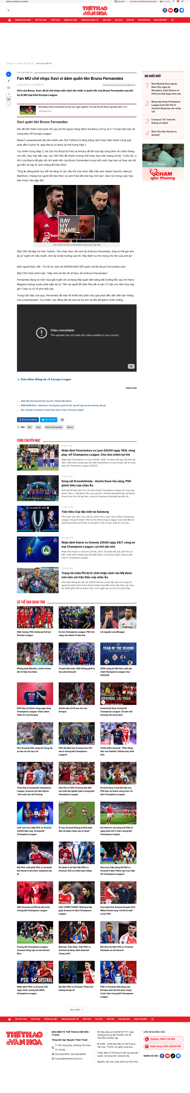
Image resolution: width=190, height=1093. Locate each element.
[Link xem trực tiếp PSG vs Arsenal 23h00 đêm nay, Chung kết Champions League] (35, 813)
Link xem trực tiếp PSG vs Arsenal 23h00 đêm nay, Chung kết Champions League (34, 831)
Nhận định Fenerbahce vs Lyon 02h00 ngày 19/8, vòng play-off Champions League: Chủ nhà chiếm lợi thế (98, 452)
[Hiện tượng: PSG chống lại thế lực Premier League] (35, 617)
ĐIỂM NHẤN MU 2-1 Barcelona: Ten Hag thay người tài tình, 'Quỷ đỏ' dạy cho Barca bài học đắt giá (63, 405)
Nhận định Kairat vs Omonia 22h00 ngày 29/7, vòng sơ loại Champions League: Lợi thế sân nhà (98, 544)
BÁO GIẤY (121, 2)
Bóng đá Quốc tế (25, 63)
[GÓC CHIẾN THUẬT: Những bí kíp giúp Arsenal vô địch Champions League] (77, 892)
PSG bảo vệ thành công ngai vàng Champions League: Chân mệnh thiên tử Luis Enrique (34, 711)
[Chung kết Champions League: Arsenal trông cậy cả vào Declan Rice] (35, 932)
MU (29, 427)
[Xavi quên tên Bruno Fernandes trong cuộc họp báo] (77, 213)
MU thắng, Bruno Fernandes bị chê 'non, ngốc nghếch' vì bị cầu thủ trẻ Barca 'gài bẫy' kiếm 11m (83, 107)
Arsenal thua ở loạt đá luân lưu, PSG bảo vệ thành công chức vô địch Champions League (116, 791)
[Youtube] (178, 2)
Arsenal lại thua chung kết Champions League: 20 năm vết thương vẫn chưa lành (116, 711)
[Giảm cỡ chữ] (9, 105)
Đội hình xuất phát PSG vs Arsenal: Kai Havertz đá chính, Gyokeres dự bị (34, 870)
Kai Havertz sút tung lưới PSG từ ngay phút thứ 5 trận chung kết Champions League (116, 831)
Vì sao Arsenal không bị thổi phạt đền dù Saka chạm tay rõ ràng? (75, 829)
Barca (70, 427)
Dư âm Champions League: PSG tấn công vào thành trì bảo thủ (77, 634)
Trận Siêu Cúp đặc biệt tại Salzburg (85, 511)
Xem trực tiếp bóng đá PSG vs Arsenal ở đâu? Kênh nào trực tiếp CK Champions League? (117, 870)
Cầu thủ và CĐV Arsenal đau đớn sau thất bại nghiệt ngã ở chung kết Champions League (76, 791)
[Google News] (119, 86)
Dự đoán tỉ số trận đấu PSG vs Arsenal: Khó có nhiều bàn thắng (75, 869)
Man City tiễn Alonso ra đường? (164, 133)
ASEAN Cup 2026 (23, 20)
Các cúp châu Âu (44, 63)
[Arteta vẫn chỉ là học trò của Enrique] (77, 693)
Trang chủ (10, 63)
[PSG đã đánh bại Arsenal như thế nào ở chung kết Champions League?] (77, 733)
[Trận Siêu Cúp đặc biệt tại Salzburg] (38, 519)
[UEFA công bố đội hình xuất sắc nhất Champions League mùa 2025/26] (118, 654)
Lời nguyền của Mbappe (112, 632)
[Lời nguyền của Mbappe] (118, 617)
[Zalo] (181, 10)
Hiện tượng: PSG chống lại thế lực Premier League (34, 634)
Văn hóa (107, 20)
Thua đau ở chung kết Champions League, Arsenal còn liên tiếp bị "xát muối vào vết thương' (34, 791)
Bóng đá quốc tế (89, 20)
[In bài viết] (8, 87)
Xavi (38, 427)
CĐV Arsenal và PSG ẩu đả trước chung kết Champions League (33, 909)
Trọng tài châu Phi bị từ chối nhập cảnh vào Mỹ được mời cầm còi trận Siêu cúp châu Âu (96, 575)
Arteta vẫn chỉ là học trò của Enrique (73, 710)
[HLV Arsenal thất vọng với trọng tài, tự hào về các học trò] (35, 733)
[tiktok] (176, 10)
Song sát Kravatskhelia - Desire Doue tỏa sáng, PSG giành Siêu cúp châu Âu (96, 483)
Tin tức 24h (41, 20)
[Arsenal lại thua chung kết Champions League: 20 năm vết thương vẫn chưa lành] (118, 693)
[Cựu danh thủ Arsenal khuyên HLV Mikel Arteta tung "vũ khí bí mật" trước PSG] (118, 892)
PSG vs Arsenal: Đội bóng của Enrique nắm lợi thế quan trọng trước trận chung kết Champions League (116, 991)
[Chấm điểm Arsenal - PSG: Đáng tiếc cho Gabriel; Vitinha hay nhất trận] (118, 733)
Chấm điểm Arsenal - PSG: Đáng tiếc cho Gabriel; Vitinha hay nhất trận (117, 751)
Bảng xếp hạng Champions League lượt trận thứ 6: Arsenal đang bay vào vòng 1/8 (166, 106)
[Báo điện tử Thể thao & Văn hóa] (95, 10)
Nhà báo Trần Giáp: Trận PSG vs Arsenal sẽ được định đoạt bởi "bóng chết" (75, 950)
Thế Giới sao (144, 20)
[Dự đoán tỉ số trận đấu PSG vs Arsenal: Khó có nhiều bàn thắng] (77, 853)
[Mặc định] (8, 99)
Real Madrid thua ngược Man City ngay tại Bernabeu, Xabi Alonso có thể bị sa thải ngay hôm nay (166, 88)
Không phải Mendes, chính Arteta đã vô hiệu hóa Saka (34, 670)
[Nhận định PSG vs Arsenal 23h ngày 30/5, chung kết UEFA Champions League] (35, 972)
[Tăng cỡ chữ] (9, 94)
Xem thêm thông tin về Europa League (45, 379)
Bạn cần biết (160, 20)
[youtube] (170, 10)
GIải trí (130, 20)
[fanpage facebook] (165, 10)
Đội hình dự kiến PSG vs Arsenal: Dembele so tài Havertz (116, 949)
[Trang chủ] (9, 20)
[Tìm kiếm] (8, 10)
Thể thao (55, 20)
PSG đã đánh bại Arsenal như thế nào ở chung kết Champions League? (75, 751)
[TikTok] (183, 2)
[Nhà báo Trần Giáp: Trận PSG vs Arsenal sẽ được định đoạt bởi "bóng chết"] (77, 932)
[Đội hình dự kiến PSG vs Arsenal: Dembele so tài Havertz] (118, 932)
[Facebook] (173, 2)
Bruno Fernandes (53, 427)
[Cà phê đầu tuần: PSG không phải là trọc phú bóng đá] (77, 654)
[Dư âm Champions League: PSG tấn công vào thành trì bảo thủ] (77, 617)
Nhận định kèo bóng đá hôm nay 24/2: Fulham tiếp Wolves (46, 401)
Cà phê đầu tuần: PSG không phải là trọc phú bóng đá (77, 670)
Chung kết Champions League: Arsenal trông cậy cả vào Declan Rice (33, 950)
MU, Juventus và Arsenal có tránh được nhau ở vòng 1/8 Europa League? (52, 410)
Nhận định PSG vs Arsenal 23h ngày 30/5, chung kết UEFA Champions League (32, 990)
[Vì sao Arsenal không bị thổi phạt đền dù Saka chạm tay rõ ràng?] (77, 813)
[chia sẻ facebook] (8, 81)
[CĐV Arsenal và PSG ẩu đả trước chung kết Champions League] (35, 892)
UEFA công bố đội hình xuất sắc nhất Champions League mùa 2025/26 (116, 671)
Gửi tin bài (166, 2)
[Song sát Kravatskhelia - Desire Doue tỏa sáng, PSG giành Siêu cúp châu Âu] (38, 488)
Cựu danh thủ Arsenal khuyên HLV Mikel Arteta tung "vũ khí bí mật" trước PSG (117, 910)
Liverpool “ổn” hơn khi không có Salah (163, 121)
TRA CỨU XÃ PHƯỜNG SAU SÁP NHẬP (143, 2)
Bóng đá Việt (70, 20)
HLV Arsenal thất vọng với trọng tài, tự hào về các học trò (35, 750)
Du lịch (118, 20)
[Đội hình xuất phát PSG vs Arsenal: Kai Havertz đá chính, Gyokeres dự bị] (35, 853)
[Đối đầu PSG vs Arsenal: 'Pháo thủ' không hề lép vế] (77, 972)
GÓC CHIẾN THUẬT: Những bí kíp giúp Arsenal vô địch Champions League (75, 910)
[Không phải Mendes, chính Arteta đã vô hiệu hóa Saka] (35, 654)
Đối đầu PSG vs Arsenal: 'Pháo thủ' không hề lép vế (76, 988)
